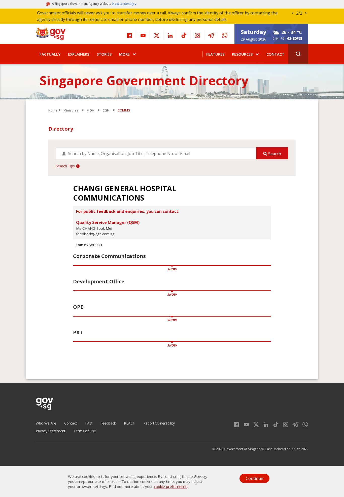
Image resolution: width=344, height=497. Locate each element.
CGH (105, 110)
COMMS (124, 110)
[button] (124, 4)
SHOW (172, 269)
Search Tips (65, 166)
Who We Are (46, 423)
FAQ (88, 423)
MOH (90, 110)
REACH (129, 423)
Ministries (70, 110)
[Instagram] (197, 35)
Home (52, 110)
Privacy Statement (50, 431)
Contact (275, 54)
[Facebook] (129, 35)
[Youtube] (143, 35)
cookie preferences (170, 486)
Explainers (78, 54)
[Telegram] (211, 35)
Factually (50, 54)
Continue (254, 478)
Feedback (108, 423)
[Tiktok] (184, 35)
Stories (104, 54)
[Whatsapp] (224, 35)
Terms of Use (85, 431)
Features (215, 54)
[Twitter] (156, 35)
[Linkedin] (170, 35)
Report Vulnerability (159, 423)
